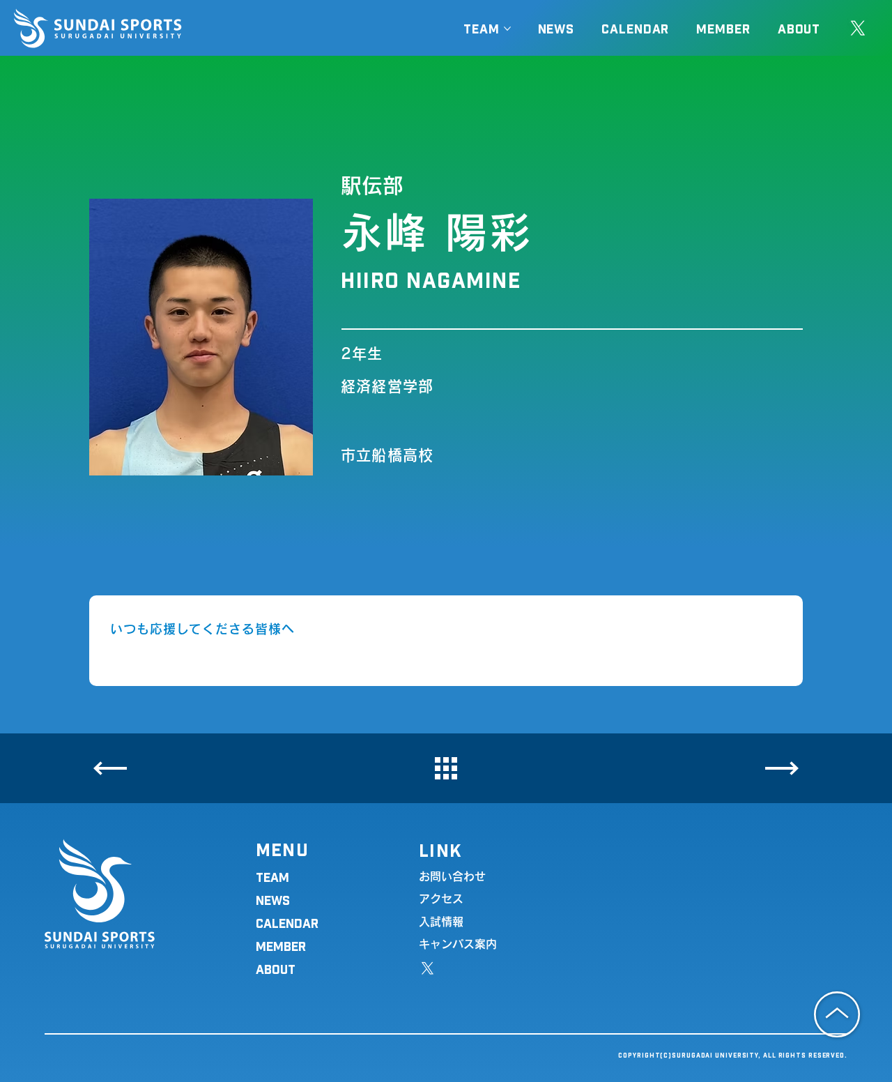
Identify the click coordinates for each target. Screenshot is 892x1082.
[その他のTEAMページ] (507, 28)
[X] (857, 28)
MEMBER (281, 945)
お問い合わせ (452, 876)
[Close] (110, 768)
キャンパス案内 (458, 944)
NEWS (273, 899)
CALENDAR (287, 922)
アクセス (441, 898)
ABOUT (275, 968)
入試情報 (441, 921)
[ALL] (446, 768)
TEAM (272, 876)
